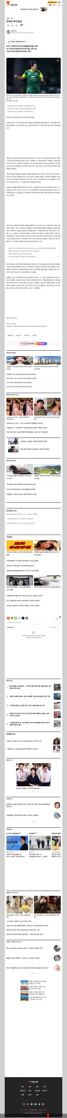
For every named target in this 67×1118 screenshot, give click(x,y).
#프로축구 (18, 335)
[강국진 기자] (8, 32)
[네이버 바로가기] (39, 1104)
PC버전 (45, 1110)
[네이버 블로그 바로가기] (43, 1104)
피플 (22, 1095)
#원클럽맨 (10, 335)
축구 (12, 18)
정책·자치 (22, 1091)
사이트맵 (40, 1110)
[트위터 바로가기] (27, 1104)
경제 (37, 1087)
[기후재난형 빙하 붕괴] (57, 815)
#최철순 (35, 335)
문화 (30, 1091)
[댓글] (20, 25)
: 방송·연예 (11, 893)
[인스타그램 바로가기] (35, 1104)
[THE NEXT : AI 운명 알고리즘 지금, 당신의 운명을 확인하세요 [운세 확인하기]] (33, 343)
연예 (37, 1095)
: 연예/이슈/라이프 (13, 942)
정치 (22, 1087)
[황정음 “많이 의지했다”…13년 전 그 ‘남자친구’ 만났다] (57, 958)
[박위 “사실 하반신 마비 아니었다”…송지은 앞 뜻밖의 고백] (57, 948)
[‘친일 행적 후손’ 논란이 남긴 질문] (57, 805)
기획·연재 (9, 829)
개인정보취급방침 (33, 1110)
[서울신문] (11, 3)
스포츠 (8, 18)
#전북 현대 (26, 335)
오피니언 (8, 799)
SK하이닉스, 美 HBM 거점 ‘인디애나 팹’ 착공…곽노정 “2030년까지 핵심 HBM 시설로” (32, 248)
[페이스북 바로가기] (24, 1104)
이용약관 (26, 1110)
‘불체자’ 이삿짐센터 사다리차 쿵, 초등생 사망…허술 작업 (23, 251)
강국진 (12, 31)
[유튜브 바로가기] (31, 1104)
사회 (30, 1087)
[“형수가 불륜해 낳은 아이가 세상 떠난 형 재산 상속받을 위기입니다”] (57, 968)
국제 (44, 1087)
